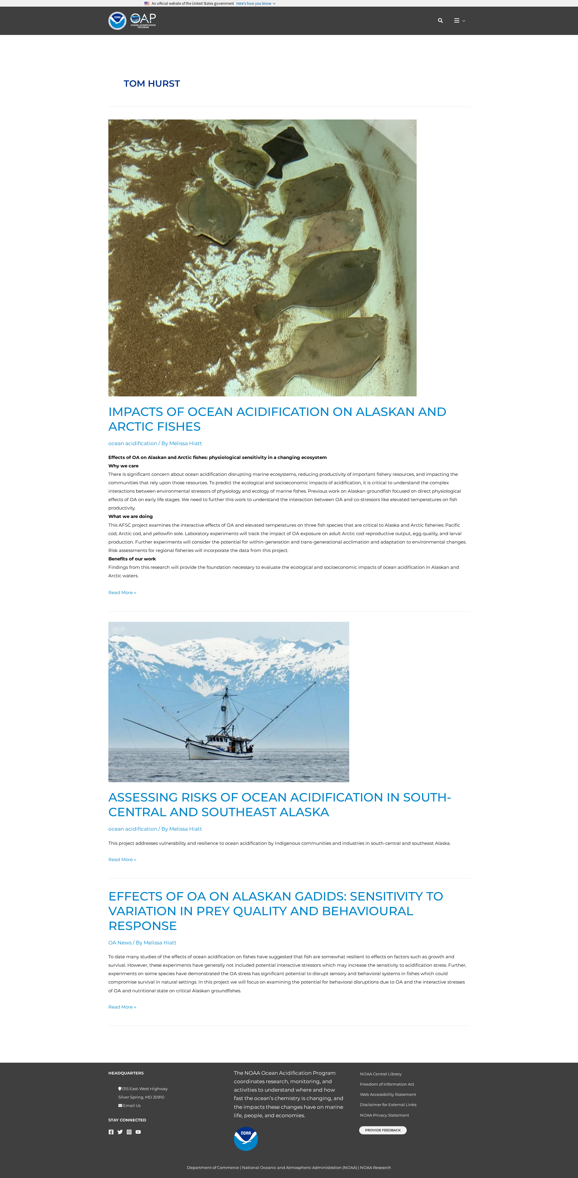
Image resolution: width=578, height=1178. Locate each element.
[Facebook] (111, 1132)
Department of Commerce (213, 1167)
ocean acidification (132, 443)
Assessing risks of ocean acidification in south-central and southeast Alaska (279, 804)
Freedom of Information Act (387, 1084)
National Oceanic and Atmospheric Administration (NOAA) (299, 1167)
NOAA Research (375, 1167)
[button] (440, 21)
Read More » (122, 591)
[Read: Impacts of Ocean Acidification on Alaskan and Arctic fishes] (262, 258)
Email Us (131, 1105)
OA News (120, 943)
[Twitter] (120, 1132)
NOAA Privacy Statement (384, 1115)
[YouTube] (138, 1132)
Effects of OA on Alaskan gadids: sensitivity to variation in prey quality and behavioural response (275, 911)
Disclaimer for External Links (388, 1104)
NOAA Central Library (381, 1073)
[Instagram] (129, 1132)
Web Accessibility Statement (388, 1094)
